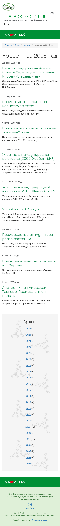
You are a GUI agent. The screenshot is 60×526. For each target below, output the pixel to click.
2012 (28, 408)
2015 (28, 390)
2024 (28, 341)
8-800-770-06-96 (28, 16)
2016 (28, 384)
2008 (28, 433)
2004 (28, 457)
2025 (28, 335)
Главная (8, 45)
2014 (28, 396)
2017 (28, 378)
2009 (27, 427)
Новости (27, 45)
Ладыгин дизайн (39, 520)
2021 (28, 353)
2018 (28, 371)
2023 (28, 347)
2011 (28, 414)
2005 (28, 451)
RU (6, 24)
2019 (28, 365)
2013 (28, 402)
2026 (28, 328)
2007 (27, 439)
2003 (28, 463)
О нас (17, 45)
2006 (28, 445)
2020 (28, 359)
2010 (28, 420)
